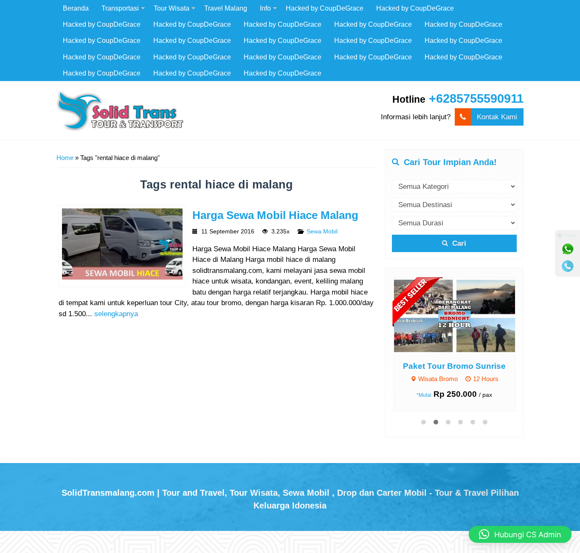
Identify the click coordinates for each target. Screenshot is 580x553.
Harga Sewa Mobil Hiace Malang (275, 215)
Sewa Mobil (322, 231)
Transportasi (120, 8)
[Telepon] (567, 266)
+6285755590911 (476, 98)
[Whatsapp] (567, 249)
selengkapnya (116, 314)
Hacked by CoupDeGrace (324, 8)
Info (265, 8)
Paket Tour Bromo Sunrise (454, 366)
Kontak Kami (497, 117)
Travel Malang (225, 8)
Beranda (76, 8)
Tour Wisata (171, 8)
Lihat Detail (462, 316)
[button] (520, 534)
